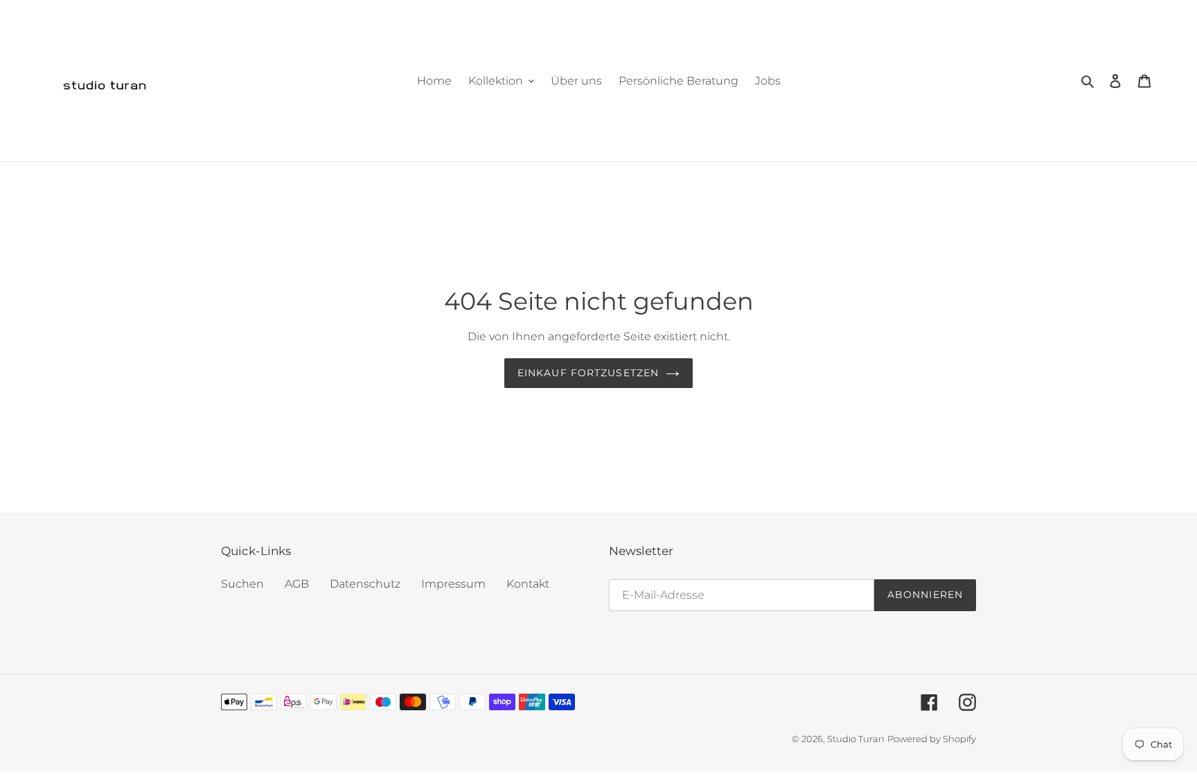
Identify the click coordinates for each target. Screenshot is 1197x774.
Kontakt (527, 583)
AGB (297, 583)
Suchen (242, 583)
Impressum (453, 583)
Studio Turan (856, 738)
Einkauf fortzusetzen (588, 373)
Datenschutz (365, 583)
